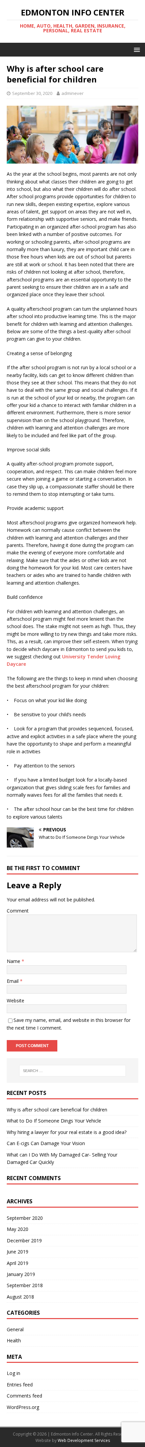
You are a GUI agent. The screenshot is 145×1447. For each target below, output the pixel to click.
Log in (13, 1373)
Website (15, 1000)
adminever (72, 93)
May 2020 (17, 1229)
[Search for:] (72, 1070)
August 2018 (20, 1297)
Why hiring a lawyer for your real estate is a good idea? (66, 1132)
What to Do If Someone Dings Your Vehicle (54, 1120)
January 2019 (21, 1274)
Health (14, 1340)
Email (13, 981)
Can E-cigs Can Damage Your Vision (46, 1143)
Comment (18, 910)
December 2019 (24, 1240)
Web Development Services (84, 1440)
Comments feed (24, 1395)
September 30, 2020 (32, 93)
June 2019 (17, 1251)
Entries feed (20, 1384)
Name (14, 961)
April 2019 (17, 1263)
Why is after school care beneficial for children (57, 1109)
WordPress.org (23, 1407)
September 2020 (25, 1218)
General (15, 1329)
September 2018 (25, 1285)
